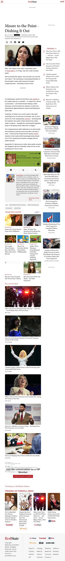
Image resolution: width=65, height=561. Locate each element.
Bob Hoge (7, 312)
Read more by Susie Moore (34, 198)
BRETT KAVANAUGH (33, 205)
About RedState (32, 548)
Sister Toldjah (8, 371)
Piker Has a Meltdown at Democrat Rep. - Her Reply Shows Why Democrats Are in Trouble (22, 427)
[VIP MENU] (62, 1)
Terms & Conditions (48, 554)
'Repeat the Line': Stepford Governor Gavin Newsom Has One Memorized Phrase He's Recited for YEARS (25, 519)
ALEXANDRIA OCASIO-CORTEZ (17, 205)
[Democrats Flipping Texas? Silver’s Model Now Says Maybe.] (23, 443)
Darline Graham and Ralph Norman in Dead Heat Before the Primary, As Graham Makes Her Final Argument (51, 254)
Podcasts (48, 548)
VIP (30, 557)
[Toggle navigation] (2, 1)
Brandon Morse (51, 158)
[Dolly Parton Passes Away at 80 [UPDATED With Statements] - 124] (54, 501)
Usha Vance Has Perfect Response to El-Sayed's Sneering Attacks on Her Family (21, 339)
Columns (40, 557)
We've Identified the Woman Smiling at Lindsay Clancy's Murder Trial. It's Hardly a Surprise (11, 517)
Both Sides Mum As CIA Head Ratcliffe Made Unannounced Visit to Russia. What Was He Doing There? (51, 178)
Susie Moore (9, 35)
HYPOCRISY (17, 208)
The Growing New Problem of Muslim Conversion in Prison (51, 203)
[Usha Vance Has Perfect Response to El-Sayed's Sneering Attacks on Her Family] (23, 326)
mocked (35, 134)
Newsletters (56, 554)
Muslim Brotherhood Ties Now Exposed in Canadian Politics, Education (51, 227)
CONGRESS (9, 208)
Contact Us (32, 551)
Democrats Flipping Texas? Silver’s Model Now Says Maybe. (22, 456)
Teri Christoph (8, 342)
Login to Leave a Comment (23, 476)
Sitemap (56, 551)
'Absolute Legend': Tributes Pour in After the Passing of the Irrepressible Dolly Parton (22, 368)
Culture (39, 554)
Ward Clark (7, 458)
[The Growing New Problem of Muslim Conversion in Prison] (51, 194)
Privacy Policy (48, 557)
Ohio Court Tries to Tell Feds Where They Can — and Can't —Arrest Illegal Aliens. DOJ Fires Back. (22, 309)
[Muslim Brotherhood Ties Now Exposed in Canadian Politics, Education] (51, 217)
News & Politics (40, 551)
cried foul (27, 119)
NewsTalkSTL (11, 71)
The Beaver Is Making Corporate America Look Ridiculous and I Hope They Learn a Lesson (51, 152)
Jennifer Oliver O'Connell (51, 261)
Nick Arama (8, 401)
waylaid (35, 99)
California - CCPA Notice (56, 548)
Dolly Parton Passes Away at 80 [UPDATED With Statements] (53, 515)
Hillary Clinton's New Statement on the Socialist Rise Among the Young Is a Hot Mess (23, 398)
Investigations (40, 548)
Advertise (48, 551)
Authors (31, 554)
